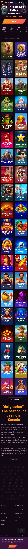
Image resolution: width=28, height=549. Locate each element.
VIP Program (4, 505)
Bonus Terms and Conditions (19, 506)
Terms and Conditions (20, 509)
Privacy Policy (4, 513)
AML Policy (17, 517)
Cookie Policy (4, 517)
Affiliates (3, 520)
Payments (3, 509)
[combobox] (14, 38)
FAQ (16, 520)
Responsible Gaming (19, 513)
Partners (3, 524)
